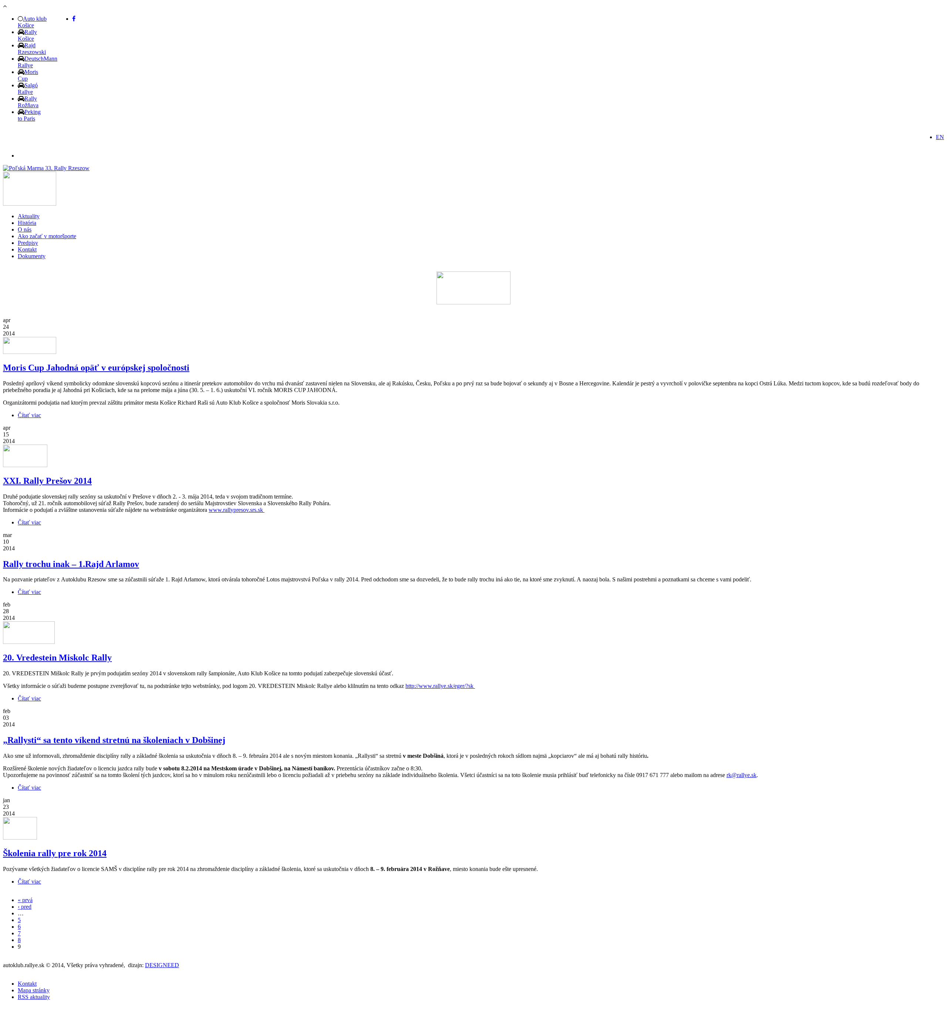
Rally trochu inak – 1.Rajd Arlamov (71, 564)
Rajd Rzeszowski (32, 48)
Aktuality (29, 216)
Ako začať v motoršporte (47, 236)
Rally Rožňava (28, 101)
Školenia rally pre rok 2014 (55, 853)
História (27, 223)
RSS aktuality (34, 997)
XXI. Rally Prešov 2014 (47, 481)
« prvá (25, 900)
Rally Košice (27, 35)
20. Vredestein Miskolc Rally (57, 657)
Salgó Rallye (28, 88)
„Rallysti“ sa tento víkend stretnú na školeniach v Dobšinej (114, 740)
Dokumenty (32, 256)
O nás (24, 229)
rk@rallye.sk (741, 775)
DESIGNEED (162, 965)
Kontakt (27, 249)
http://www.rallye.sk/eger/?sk (440, 686)
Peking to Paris (29, 115)
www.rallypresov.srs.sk (236, 510)
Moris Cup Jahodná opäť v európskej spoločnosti (96, 367)
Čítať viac (29, 415)
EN (940, 137)
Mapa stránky (34, 990)
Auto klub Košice (32, 22)
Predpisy (28, 243)
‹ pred (24, 907)
